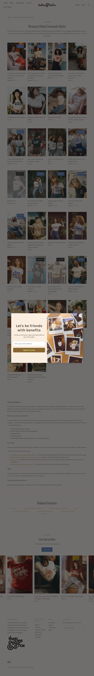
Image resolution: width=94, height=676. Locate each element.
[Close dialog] (80, 315)
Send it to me (29, 350)
